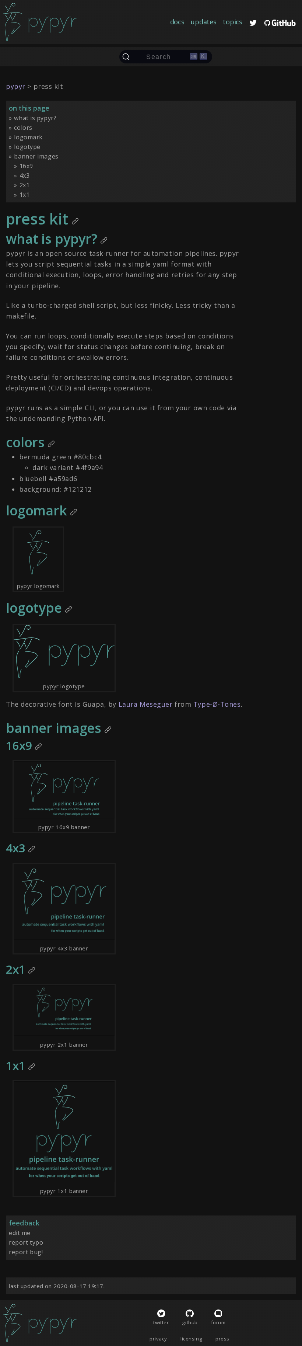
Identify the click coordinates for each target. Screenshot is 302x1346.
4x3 (25, 175)
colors (23, 128)
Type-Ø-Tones (217, 704)
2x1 (25, 185)
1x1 (25, 195)
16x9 (26, 166)
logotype (27, 147)
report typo (26, 1242)
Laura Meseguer (146, 704)
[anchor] (75, 222)
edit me (20, 1233)
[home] (40, 22)
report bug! (26, 1252)
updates (203, 21)
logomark (28, 137)
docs (177, 21)
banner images (36, 156)
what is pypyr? (35, 118)
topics (232, 21)
